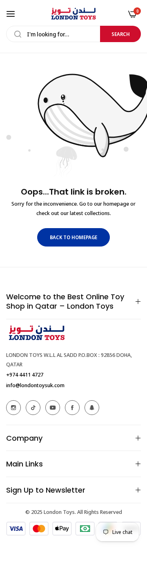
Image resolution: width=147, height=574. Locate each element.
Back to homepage (73, 237)
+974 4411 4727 (24, 374)
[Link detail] (13, 407)
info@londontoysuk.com (35, 385)
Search (120, 34)
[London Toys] (73, 13)
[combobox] (73, 34)
